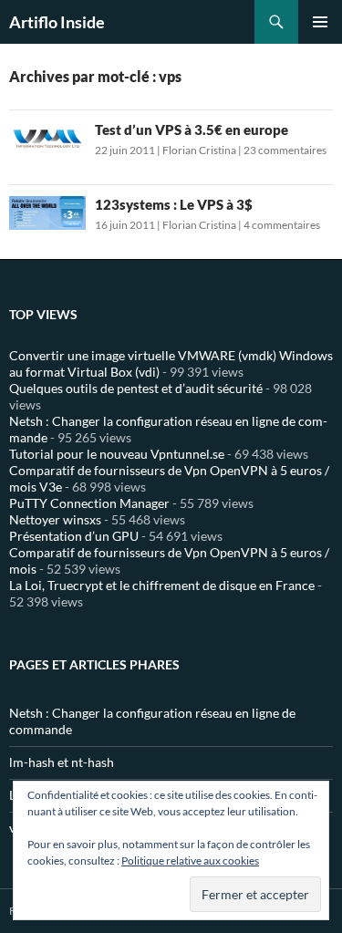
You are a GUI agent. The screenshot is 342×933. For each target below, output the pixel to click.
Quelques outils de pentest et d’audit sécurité (136, 388)
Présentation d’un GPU (74, 536)
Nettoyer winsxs (55, 519)
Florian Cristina (199, 150)
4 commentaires (282, 225)
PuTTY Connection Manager (89, 503)
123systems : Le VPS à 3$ (174, 204)
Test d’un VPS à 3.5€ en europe (191, 129)
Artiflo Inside (57, 22)
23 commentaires (285, 150)
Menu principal (320, 22)
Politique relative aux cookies (190, 860)
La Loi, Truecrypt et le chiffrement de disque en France (162, 585)
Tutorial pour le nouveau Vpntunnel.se (116, 453)
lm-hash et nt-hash (61, 762)
